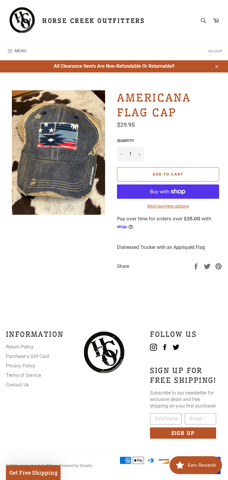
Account (215, 51)
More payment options (168, 206)
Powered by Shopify (75, 465)
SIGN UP (183, 433)
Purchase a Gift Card (27, 356)
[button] (33, 472)
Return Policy (20, 347)
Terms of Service (23, 375)
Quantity (125, 141)
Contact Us (17, 385)
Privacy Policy (20, 366)
